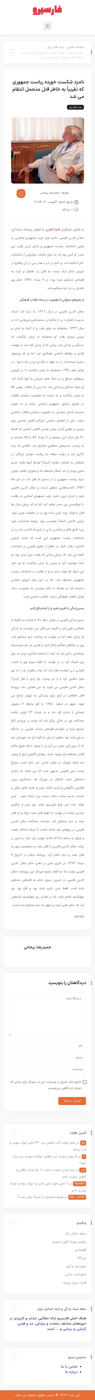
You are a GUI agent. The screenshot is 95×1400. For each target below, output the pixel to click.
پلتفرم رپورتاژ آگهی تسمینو (69, 1242)
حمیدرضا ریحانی (50, 193)
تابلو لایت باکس (75, 1274)
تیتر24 (81, 1258)
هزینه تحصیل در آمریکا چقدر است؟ (40, 1197)
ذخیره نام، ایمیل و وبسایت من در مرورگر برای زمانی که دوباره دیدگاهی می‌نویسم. (46, 1085)
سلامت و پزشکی (48, 1323)
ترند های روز (56, 47)
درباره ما (71, 1372)
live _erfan (77, 1197)
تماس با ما (69, 1366)
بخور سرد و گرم (76, 1266)
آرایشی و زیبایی (74, 1329)
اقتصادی (80, 1250)
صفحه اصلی (76, 47)
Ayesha (79, 1183)
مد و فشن (25, 1323)
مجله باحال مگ (75, 1233)
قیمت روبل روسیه (74, 1282)
